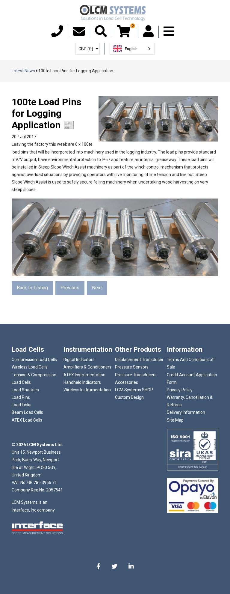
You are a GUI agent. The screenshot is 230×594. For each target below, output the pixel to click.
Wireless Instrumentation (87, 389)
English (131, 48)
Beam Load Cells (27, 412)
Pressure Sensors (132, 367)
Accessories (126, 382)
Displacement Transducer (139, 359)
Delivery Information (186, 412)
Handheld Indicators (82, 382)
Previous (69, 288)
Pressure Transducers (136, 374)
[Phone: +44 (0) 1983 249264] (57, 34)
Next (97, 288)
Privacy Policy (180, 389)
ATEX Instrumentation (84, 374)
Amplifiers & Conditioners (87, 367)
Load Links (21, 404)
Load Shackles (25, 389)
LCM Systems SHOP (134, 389)
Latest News (23, 70)
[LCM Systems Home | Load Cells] (113, 13)
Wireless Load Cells (30, 367)
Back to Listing (32, 288)
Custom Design (129, 397)
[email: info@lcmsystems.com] (79, 34)
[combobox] (132, 49)
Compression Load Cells (34, 359)
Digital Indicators (79, 359)
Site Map (175, 420)
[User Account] (148, 34)
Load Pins (21, 397)
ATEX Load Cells (27, 420)
